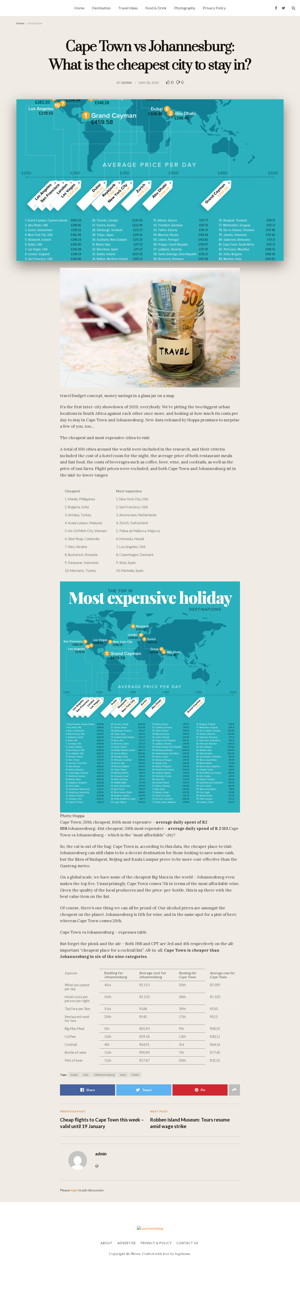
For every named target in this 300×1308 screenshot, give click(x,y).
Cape (74, 1074)
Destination (101, 8)
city (86, 1074)
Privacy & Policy (156, 1243)
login (74, 1190)
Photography (184, 8)
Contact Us (187, 1243)
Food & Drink (156, 8)
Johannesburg (104, 1074)
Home (79, 8)
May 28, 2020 (149, 83)
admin (126, 83)
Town (135, 1074)
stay (123, 1074)
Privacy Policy (214, 8)
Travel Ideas (128, 8)
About (106, 1243)
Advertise (126, 1243)
